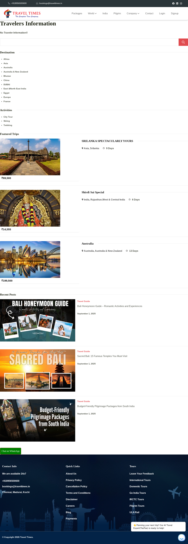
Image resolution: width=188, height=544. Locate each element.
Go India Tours (138, 493)
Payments (71, 518)
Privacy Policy (74, 480)
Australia (8, 67)
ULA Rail (134, 512)
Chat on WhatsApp (11, 451)
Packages (77, 13)
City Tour (8, 117)
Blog (68, 512)
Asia (6, 63)
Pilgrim (117, 13)
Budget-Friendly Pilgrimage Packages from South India (106, 406)
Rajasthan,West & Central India (107, 199)
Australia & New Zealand (16, 72)
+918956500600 (10, 481)
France (7, 101)
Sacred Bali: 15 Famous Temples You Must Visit (102, 356)
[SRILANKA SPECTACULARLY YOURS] (30, 140)
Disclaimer (72, 499)
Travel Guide (83, 301)
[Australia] (30, 243)
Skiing (7, 121)
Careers (70, 506)
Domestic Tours (138, 486)
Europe (7, 97)
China (6, 80)
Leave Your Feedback (142, 473)
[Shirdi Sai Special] (30, 192)
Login (162, 13)
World (91, 13)
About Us (71, 473)
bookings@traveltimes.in (16, 486)
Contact (149, 13)
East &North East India (15, 88)
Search (183, 42)
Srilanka (94, 148)
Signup (174, 13)
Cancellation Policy (76, 486)
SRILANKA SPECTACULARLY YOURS (107, 141)
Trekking (8, 125)
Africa (6, 59)
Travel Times (26, 537)
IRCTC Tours (137, 499)
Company (132, 13)
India (105, 13)
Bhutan (7, 76)
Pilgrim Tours (137, 506)
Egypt (6, 93)
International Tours (140, 480)
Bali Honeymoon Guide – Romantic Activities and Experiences (109, 306)
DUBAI (7, 84)
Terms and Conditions (78, 493)
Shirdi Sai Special (93, 192)
